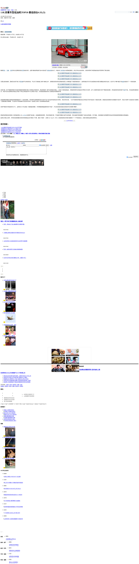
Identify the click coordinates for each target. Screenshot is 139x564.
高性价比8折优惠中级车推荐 (10, 376)
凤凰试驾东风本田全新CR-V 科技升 (13, 494)
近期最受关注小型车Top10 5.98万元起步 (11, 130)
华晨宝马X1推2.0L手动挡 (9, 377)
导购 (12, 10)
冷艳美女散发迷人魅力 (9, 419)
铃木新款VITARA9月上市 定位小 (12, 488)
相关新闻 (65, 67)
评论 (13, 556)
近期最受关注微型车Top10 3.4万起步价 (11, 132)
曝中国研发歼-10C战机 (9, 312)
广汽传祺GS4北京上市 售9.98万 (12, 512)
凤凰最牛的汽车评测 (9, 399)
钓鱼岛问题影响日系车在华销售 (22, 382)
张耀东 (2, 386)
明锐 (40, 133)
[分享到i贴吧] (44, 139)
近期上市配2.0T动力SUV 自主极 (12, 476)
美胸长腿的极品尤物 (8, 416)
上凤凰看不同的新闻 (29, 396)
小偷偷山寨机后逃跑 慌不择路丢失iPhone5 (14, 232)
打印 (8, 24)
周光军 (17, 386)
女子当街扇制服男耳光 (9, 302)
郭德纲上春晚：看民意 (9, 335)
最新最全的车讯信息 (9, 397)
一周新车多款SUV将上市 (24, 376)
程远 (10, 386)
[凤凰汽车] (83, 68)
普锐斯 (43, 133)
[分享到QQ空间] (43, 140)
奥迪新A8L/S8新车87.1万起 (10, 379)
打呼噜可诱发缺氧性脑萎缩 (72, 371)
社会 (14, 539)
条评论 (5, 24)
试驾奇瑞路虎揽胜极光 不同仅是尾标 (13, 506)
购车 (9, 10)
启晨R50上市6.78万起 (23, 379)
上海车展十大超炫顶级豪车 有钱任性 (13, 518)
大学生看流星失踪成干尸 (9, 280)
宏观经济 (11, 544)
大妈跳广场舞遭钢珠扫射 (9, 291)
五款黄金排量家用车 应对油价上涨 (89, 369)
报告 (18, 556)
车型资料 (54, 67)
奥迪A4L (18, 133)
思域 (49, 133)
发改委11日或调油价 (8, 382)
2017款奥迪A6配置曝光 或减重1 (12, 500)
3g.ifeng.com (7, 135)
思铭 (58, 65)
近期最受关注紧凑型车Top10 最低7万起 (11, 129)
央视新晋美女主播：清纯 (9, 324)
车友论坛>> (84, 65)
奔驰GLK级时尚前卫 (8, 410)
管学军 (14, 384)
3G (12, 562)
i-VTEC (24, 115)
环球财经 (16, 544)
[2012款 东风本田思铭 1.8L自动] (69, 73)
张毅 (13, 386)
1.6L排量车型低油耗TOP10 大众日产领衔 (11, 127)
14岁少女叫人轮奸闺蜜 (9, 447)
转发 (10, 24)
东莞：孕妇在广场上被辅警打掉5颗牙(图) (13, 224)
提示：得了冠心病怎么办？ (72, 355)
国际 (9, 539)
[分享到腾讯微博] (41, 139)
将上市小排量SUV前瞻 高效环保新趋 (13, 482)
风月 (13, 550)
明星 (10, 550)
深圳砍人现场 (4, 199)
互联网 (15, 562)
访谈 (15, 556)
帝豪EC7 (23, 133)
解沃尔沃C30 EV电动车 (9, 413)
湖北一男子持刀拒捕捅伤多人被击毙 (12, 221)
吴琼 (10, 384)
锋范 (27, 133)
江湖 (15, 550)
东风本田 (54, 65)
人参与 (2, 24)
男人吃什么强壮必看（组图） (58, 363)
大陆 (7, 539)
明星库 (18, 550)
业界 (10, 556)
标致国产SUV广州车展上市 (18, 372)
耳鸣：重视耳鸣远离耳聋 (58, 371)
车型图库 (60, 67)
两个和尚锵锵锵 (8, 401)
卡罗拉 (30, 133)
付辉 (18, 384)
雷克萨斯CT (35, 133)
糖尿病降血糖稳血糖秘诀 (58, 355)
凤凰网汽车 (3, 10)
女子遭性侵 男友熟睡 (8, 458)
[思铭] (69, 63)
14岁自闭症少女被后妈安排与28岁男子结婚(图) (15, 241)
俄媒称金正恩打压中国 (9, 426)
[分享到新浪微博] (40, 139)
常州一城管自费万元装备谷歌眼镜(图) (13, 249)
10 (72, 120)
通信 (10, 562)
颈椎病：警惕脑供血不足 (72, 363)
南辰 (7, 384)
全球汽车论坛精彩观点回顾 (10, 380)
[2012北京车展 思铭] (69, 94)
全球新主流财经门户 (29, 394)
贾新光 (6, 386)
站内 (131, 12)
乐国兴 (21, 386)
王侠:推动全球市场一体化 (24, 380)
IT (17, 562)
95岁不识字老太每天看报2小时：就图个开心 (14, 257)
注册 (51, 145)
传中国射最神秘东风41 (9, 437)
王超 (21, 384)
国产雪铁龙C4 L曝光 (22, 377)
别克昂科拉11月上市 (6, 372)
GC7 (14, 133)
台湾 (12, 539)
